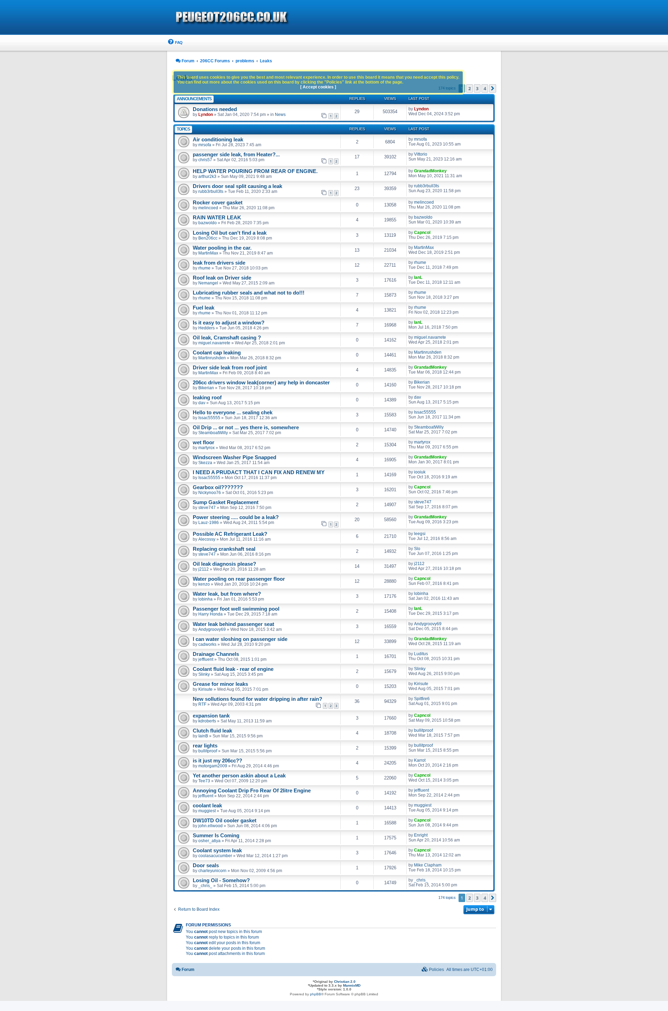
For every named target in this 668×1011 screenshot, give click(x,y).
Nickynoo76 (209, 492)
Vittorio (420, 154)
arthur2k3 (207, 176)
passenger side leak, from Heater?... (236, 154)
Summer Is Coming (216, 835)
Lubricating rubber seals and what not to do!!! (248, 293)
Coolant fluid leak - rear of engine (233, 669)
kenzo (204, 584)
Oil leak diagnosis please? (224, 564)
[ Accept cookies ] (318, 87)
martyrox (206, 447)
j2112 (203, 569)
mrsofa (204, 144)
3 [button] (477, 88)
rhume (204, 268)
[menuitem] (175, 42)
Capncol (422, 232)
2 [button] (469, 88)
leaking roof (207, 397)
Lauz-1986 (208, 522)
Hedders (206, 328)
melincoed (208, 207)
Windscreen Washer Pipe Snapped (234, 457)
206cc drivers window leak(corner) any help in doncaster (261, 382)
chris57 (205, 159)
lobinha (205, 599)
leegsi (420, 533)
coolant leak (207, 805)
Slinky (204, 674)
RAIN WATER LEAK (217, 217)
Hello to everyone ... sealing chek (232, 412)
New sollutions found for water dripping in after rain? (257, 699)
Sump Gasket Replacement (226, 502)
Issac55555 (209, 417)
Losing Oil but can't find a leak (230, 233)
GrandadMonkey (430, 170)
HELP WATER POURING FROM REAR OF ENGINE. (255, 171)
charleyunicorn (212, 870)
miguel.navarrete (214, 342)
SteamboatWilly (213, 432)
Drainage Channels (216, 654)
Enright (421, 835)
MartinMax (208, 253)
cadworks (207, 644)
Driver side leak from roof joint (230, 367)
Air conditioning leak (218, 139)
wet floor (203, 442)
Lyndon (205, 114)
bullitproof (423, 730)
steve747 (207, 507)
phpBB (315, 994)
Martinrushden (212, 357)
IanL (418, 277)
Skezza (205, 462)
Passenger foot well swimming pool (236, 609)
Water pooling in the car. (222, 248)
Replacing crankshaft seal (224, 549)
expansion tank (211, 716)
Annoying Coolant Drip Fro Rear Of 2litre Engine (252, 790)
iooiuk (420, 472)
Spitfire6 (422, 698)
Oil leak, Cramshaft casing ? (227, 337)
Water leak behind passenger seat (233, 624)
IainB (203, 736)
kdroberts (207, 721)
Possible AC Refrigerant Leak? (230, 534)
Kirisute (205, 689)
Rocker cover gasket (217, 202)
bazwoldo (207, 222)
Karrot (420, 760)
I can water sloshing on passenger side (240, 639)
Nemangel (208, 283)
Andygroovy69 (212, 629)
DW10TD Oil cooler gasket (224, 820)
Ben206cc (207, 238)
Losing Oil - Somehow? (221, 880)
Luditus (421, 653)
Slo (417, 548)
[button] (492, 88)
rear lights (205, 746)
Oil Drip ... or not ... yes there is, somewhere (246, 427)
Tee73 (204, 780)
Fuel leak (203, 308)
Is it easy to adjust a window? (228, 323)
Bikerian (206, 387)
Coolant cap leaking (217, 352)
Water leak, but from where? (227, 594)
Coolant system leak (217, 850)
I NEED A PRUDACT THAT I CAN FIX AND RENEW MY (259, 472)
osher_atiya (209, 840)
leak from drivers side (219, 263)
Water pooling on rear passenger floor (239, 579)
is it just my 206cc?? (217, 760)
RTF (202, 704)
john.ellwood (210, 825)
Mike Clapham (428, 865)
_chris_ (205, 885)
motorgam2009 (212, 765)
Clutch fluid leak (212, 731)
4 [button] (485, 88)
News (280, 114)
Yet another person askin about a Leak (239, 775)
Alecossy (206, 539)
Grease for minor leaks (220, 684)
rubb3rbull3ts (210, 191)
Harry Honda (210, 614)
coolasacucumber (215, 855)
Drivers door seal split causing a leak (237, 186)
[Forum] (271, 18)
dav (201, 402)
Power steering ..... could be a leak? (236, 517)
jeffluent (205, 659)
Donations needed (215, 109)
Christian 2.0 (345, 981)
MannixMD (351, 985)
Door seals (206, 865)
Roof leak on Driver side (222, 278)
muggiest (207, 810)
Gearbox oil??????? (218, 487)
